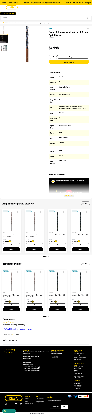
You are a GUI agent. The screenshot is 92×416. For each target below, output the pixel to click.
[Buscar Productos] (88, 18)
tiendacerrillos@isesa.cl (56, 353)
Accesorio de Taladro (19, 23)
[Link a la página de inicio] (6, 23)
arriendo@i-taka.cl (78, 385)
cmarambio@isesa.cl (27, 362)
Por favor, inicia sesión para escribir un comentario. (18, 329)
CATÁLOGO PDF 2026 (8, 13)
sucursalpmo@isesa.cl (79, 376)
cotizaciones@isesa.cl (28, 364)
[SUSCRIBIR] (64, 407)
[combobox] (46, 18)
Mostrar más (69, 195)
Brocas (26, 23)
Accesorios (11, 23)
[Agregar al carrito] (11, 249)
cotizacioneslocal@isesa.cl (80, 357)
